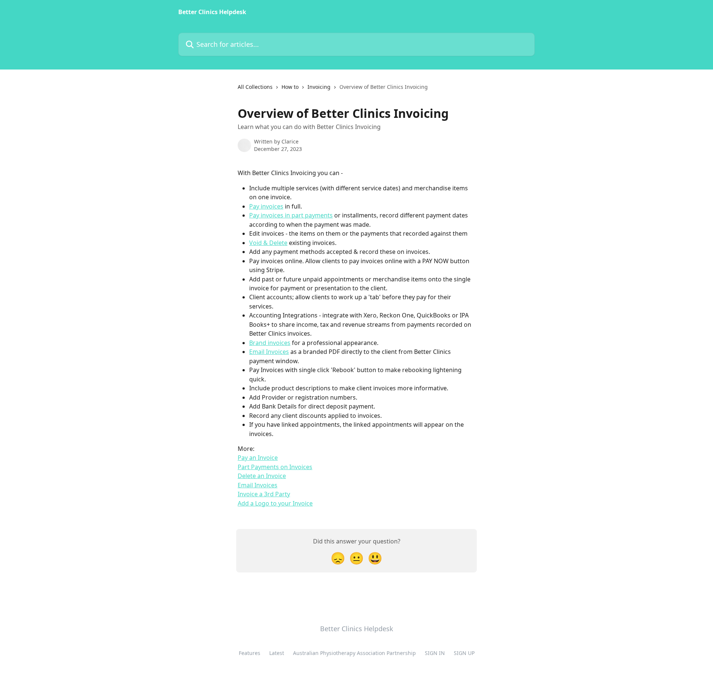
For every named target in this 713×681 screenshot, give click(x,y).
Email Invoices (269, 352)
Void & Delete (268, 243)
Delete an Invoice (262, 476)
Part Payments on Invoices (275, 467)
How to (290, 86)
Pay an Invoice (258, 458)
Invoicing (319, 86)
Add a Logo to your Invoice (275, 503)
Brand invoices (269, 343)
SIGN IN (435, 652)
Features (249, 652)
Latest (276, 652)
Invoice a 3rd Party (264, 494)
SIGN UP (464, 652)
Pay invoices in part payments (291, 215)
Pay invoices (266, 206)
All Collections (255, 86)
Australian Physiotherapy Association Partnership (354, 652)
